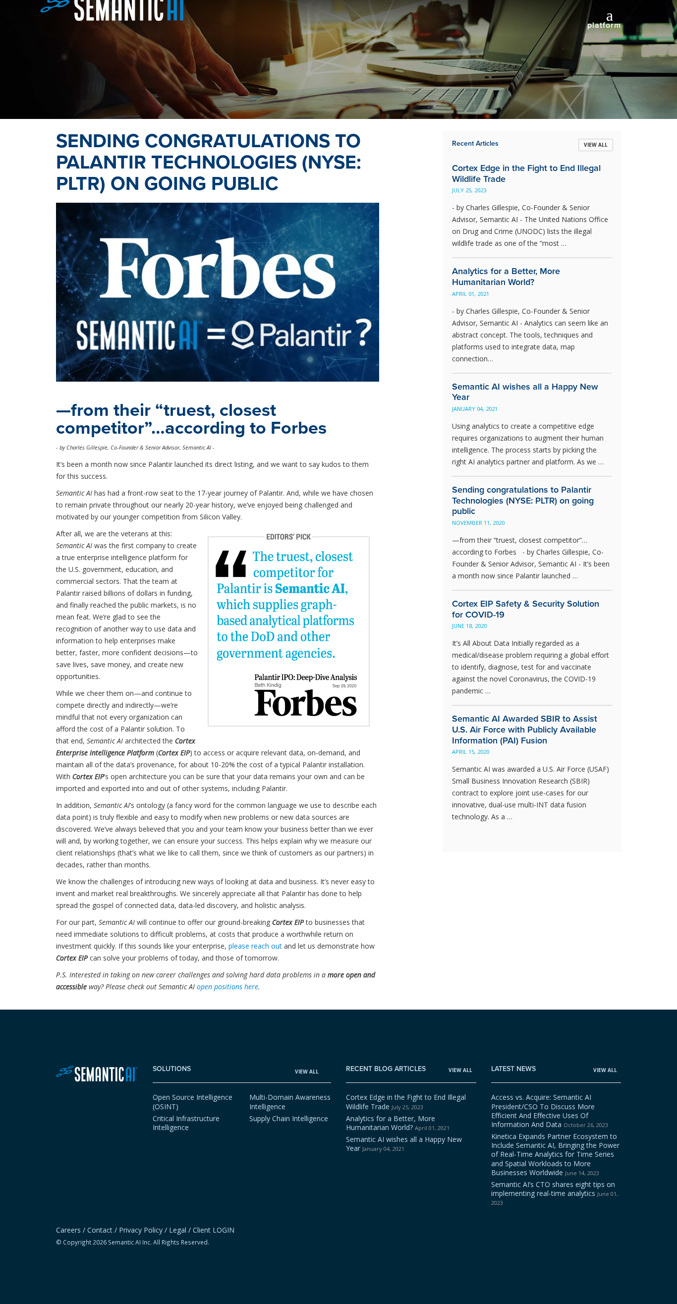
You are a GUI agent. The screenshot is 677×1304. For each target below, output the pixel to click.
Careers (68, 1230)
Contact (100, 1230)
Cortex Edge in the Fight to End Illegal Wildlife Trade (406, 1101)
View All (596, 144)
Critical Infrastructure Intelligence (186, 1123)
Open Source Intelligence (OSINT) (192, 1101)
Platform (604, 26)
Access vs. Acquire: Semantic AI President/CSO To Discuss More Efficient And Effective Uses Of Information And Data (549, 1110)
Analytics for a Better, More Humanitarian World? (398, 1123)
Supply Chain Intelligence (288, 1118)
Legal (177, 1230)
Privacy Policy (141, 1230)
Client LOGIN (213, 1230)
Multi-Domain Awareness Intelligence (290, 1101)
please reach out (255, 946)
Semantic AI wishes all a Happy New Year (404, 1143)
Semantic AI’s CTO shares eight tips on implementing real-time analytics (554, 1193)
